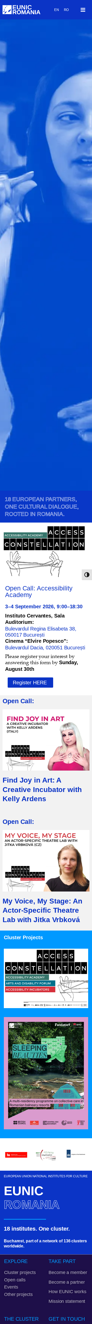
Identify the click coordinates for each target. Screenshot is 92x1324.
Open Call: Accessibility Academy (39, 591)
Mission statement (67, 1301)
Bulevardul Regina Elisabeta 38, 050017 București (40, 631)
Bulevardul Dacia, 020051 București (45, 647)
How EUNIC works (67, 1291)
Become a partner (67, 1282)
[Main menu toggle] (82, 9)
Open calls (15, 1280)
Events (11, 1287)
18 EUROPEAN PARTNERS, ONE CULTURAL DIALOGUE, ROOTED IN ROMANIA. (42, 507)
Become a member (68, 1272)
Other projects (18, 1294)
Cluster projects (20, 1272)
